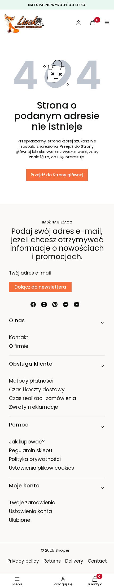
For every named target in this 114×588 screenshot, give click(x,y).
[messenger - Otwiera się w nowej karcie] (66, 304)
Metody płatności (31, 380)
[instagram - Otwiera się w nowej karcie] (44, 304)
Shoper (62, 550)
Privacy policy (23, 561)
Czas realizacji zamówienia (42, 398)
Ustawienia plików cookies (42, 468)
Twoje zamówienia (32, 502)
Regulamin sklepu (30, 450)
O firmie (18, 346)
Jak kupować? (27, 441)
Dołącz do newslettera (40, 287)
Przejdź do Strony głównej (57, 175)
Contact (97, 561)
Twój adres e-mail (30, 273)
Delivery (74, 561)
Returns (52, 561)
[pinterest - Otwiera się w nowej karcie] (55, 304)
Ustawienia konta (30, 511)
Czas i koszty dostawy (37, 389)
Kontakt (18, 337)
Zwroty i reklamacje (33, 407)
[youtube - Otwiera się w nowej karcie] (76, 304)
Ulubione (19, 520)
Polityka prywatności (35, 459)
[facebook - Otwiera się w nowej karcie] (33, 304)
